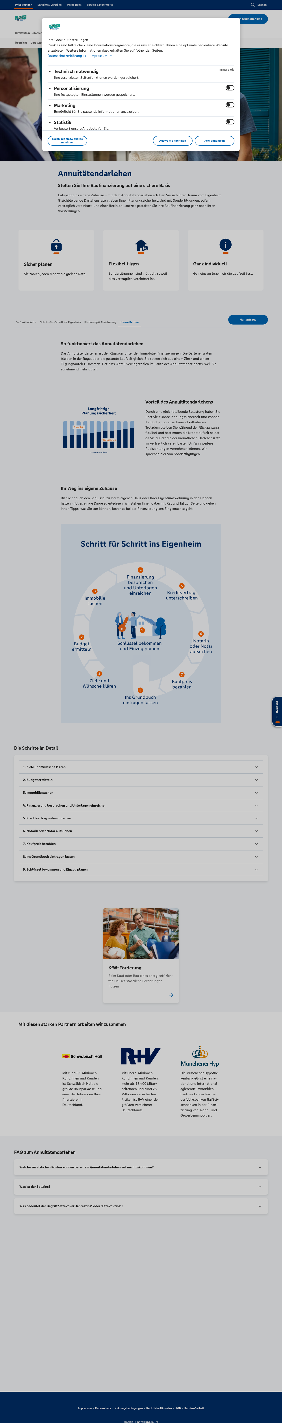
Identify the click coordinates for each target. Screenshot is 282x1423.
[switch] (230, 87)
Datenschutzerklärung (65, 56)
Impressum (99, 56)
